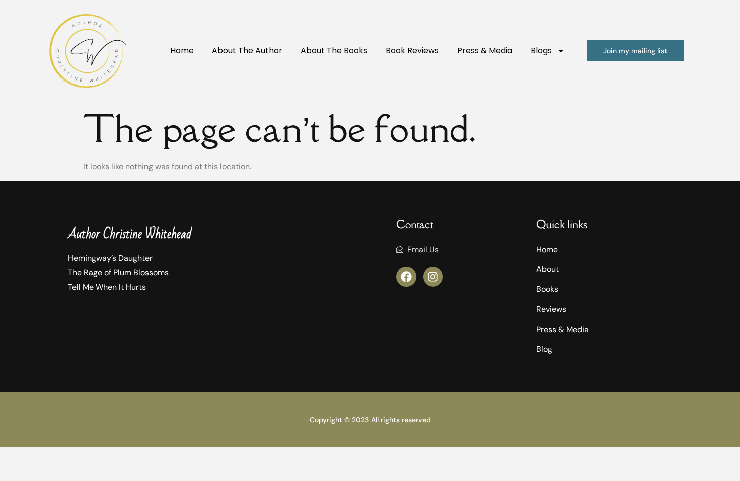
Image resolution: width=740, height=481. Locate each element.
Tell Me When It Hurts (107, 287)
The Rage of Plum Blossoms (118, 272)
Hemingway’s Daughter (110, 258)
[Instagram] (433, 277)
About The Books (334, 50)
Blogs (541, 50)
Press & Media (484, 50)
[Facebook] (406, 277)
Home (182, 50)
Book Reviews (412, 50)
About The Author (247, 50)
